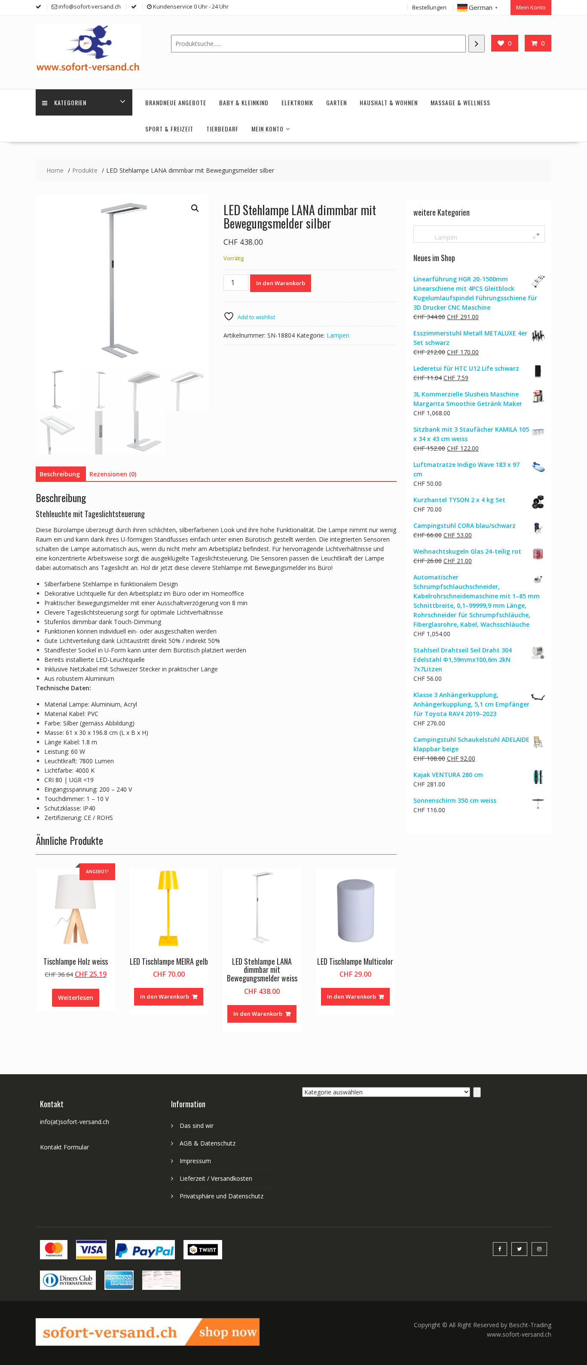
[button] (195, 208)
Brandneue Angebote (175, 102)
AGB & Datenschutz (207, 1143)
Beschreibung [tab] (60, 474)
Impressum (195, 1161)
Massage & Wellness (460, 102)
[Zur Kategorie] (477, 1092)
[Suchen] (476, 43)
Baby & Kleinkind (244, 102)
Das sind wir (197, 1125)
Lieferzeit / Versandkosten (216, 1178)
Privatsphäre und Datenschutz (221, 1196)
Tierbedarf (222, 128)
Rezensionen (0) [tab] (112, 474)
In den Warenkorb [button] (164, 996)
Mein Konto (531, 7)
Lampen (338, 335)
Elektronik (297, 102)
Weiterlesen (75, 997)
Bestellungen (429, 7)
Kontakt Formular (64, 1147)
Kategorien (70, 102)
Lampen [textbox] (477, 237)
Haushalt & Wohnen (389, 102)
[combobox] (479, 234)
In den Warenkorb (280, 283)
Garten (336, 102)
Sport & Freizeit (169, 128)
